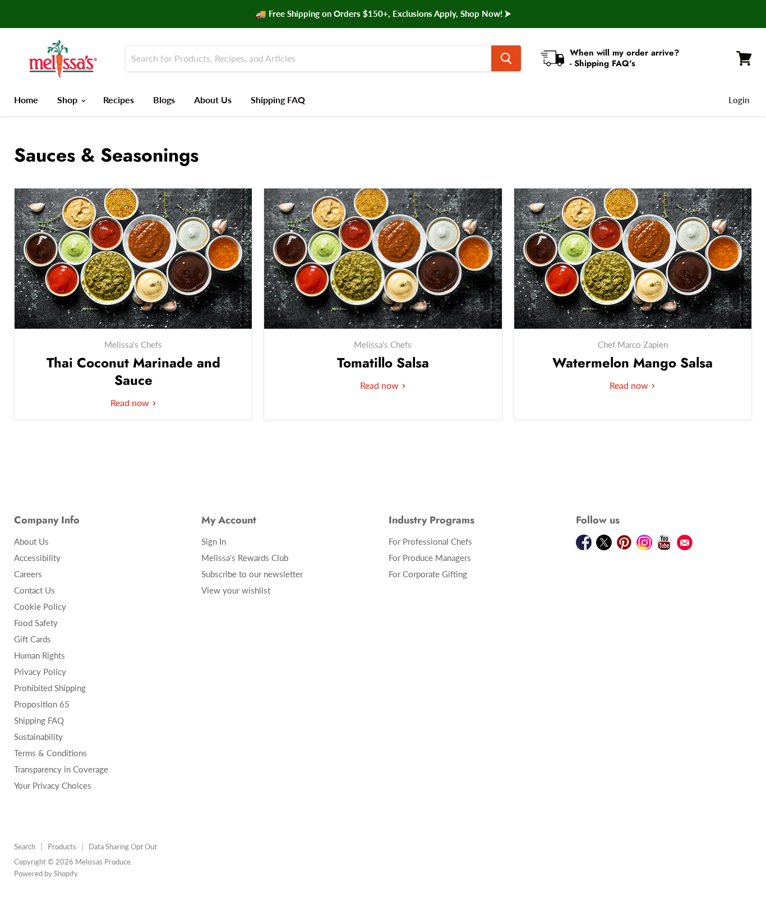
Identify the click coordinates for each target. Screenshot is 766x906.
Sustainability (38, 737)
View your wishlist (235, 590)
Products (62, 846)
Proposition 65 (42, 704)
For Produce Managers (430, 558)
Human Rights (39, 655)
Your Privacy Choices (52, 785)
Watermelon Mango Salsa (632, 362)
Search (24, 846)
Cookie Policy (40, 606)
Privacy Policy (40, 671)
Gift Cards (32, 639)
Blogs (164, 99)
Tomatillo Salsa (383, 362)
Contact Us (34, 590)
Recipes (118, 99)
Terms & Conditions (50, 753)
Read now (130, 402)
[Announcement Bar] (383, 14)
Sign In (213, 541)
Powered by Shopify (46, 873)
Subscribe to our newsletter (252, 574)
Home (26, 99)
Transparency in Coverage (61, 769)
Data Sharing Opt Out (123, 846)
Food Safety (36, 623)
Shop (68, 99)
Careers (28, 574)
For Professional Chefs (430, 541)
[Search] (506, 58)
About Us (213, 99)
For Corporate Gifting (428, 574)
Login (738, 100)
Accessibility (37, 558)
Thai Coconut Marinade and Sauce (133, 371)
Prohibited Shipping (50, 688)
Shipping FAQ (278, 99)
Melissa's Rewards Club (244, 558)
